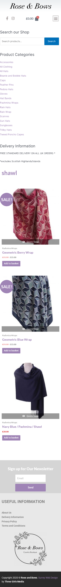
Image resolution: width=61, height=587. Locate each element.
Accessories (6, 62)
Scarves (4, 116)
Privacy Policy (9, 521)
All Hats (4, 71)
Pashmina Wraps (9, 102)
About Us (6, 512)
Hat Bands (5, 98)
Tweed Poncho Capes (12, 134)
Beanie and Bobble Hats (13, 75)
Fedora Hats (6, 89)
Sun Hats (5, 121)
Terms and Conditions (13, 525)
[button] (56, 18)
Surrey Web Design (48, 577)
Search (52, 41)
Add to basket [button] (11, 263)
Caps (3, 80)
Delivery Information (13, 517)
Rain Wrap (5, 112)
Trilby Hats (6, 130)
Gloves (3, 93)
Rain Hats (5, 107)
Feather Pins (7, 84)
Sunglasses (6, 125)
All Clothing (6, 66)
